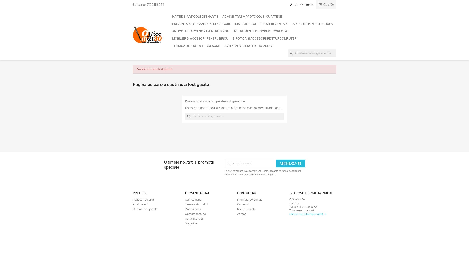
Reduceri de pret (143, 199)
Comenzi (242, 204)
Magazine (191, 223)
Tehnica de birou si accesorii (196, 46)
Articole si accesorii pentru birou (200, 31)
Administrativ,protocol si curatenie (252, 16)
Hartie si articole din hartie (195, 16)
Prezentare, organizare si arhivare (201, 24)
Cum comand (193, 199)
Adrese (241, 214)
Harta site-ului (194, 218)
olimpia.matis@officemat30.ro (307, 214)
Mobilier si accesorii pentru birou (200, 38)
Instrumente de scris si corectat (261, 31)
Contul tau (246, 193)
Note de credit (246, 209)
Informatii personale (249, 199)
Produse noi (140, 204)
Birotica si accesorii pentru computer (264, 38)
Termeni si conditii (196, 204)
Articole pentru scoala (313, 24)
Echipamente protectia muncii (248, 46)
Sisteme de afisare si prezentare (262, 24)
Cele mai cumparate (145, 209)
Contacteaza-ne (195, 214)
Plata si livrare (193, 209)
